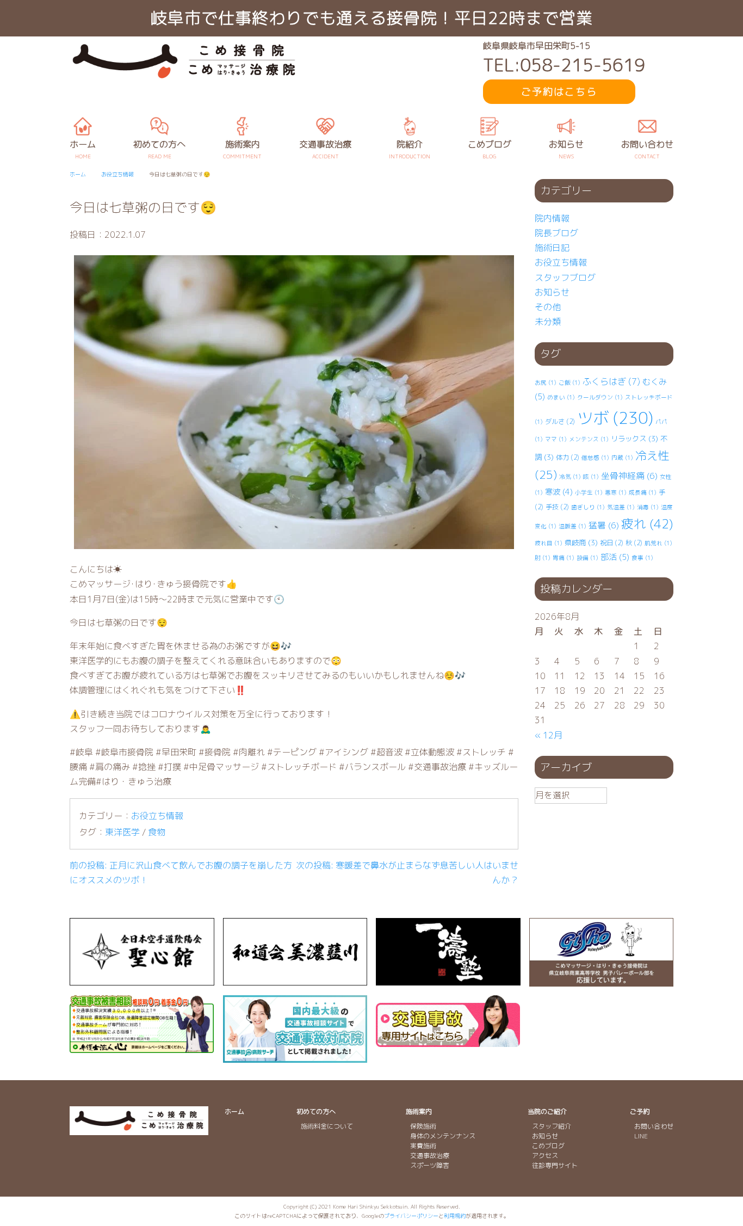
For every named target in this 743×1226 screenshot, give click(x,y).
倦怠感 (595, 457)
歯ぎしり (588, 507)
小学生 (589, 492)
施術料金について (327, 1126)
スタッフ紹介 (551, 1126)
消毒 (648, 507)
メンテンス (589, 439)
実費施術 (423, 1145)
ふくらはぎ (611, 381)
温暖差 (572, 526)
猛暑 (604, 525)
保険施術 (423, 1126)
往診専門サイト (555, 1165)
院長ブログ (556, 233)
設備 (587, 558)
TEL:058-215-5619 (564, 65)
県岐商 (581, 542)
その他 (548, 307)
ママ (556, 439)
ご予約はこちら (559, 91)
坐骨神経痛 (629, 476)
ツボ (615, 417)
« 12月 (548, 735)
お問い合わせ (653, 1126)
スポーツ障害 (429, 1165)
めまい (561, 397)
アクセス (545, 1155)
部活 (614, 557)
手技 (557, 507)
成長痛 (643, 492)
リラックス (634, 438)
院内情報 (552, 218)
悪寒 (616, 492)
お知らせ (552, 292)
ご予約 (639, 1111)
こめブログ (548, 1145)
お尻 (545, 382)
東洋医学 (122, 832)
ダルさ (560, 421)
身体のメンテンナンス (442, 1136)
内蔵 (622, 457)
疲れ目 (548, 543)
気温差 (621, 507)
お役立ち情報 (157, 816)
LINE (641, 1136)
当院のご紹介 (547, 1111)
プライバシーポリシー (411, 1215)
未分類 (548, 322)
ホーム (234, 1111)
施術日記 (552, 248)
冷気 (570, 476)
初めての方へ (316, 1111)
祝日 (611, 542)
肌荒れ (658, 543)
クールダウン (600, 397)
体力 (567, 457)
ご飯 (569, 382)
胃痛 (563, 558)
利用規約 (455, 1215)
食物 (156, 832)
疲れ (647, 523)
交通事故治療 (429, 1155)
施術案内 (419, 1111)
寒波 (559, 491)
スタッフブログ (565, 278)
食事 (642, 558)
